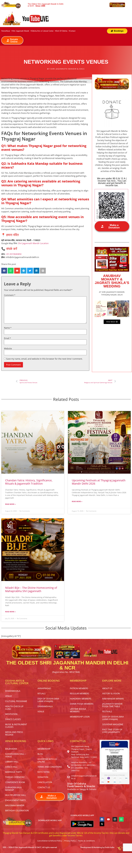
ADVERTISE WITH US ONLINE (47, 760)
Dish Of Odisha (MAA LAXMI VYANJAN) (48, 700)
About (8, 31)
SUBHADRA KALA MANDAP (13, 788)
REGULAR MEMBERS (79, 693)
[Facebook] (102, 819)
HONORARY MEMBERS (80, 698)
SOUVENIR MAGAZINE (112, 724)
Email (7, 338)
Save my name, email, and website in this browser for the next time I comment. (44, 359)
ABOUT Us (107, 688)
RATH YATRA (44, 772)
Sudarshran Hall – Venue (15, 755)
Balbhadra (11, 748)
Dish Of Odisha (61, 31)
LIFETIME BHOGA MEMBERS (78, 710)
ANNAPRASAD (44, 688)
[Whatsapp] (121, 819)
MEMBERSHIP (44, 748)
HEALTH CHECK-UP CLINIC (14, 707)
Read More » (10, 504)
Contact (72, 31)
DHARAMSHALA (12, 691)
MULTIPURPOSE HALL (15, 795)
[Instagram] (115, 819)
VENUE (8, 696)
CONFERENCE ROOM (15, 782)
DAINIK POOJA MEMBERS (81, 703)
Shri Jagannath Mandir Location (33, 243)
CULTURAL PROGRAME (16, 701)
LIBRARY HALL (11, 761)
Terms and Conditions (50, 766)
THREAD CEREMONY (15, 777)
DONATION (43, 777)
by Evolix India (108, 847)
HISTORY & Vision (111, 693)
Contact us (44, 787)
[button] (4, 271)
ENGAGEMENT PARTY (15, 800)
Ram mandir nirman (113, 698)
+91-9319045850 (13, 254)
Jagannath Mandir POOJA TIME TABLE (112, 705)
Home (3, 31)
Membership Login (80, 716)
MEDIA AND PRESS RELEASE (14, 733)
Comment (9, 295)
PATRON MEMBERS (79, 688)
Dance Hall (11, 766)
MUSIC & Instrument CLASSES (16, 725)
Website (8, 348)
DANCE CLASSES (13, 719)
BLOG (40, 754)
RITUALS (42, 693)
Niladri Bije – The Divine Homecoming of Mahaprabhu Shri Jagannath (31, 589)
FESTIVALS (107, 711)
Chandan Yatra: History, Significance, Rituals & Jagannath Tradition (28, 482)
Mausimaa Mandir (14, 805)
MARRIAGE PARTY (13, 772)
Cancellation (45, 782)
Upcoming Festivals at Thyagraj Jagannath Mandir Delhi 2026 (98, 482)
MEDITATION (11, 714)
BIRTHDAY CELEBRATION (17, 810)
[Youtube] (108, 819)
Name (7, 328)
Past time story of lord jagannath (112, 731)
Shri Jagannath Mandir (20, 31)
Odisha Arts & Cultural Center (42, 31)
